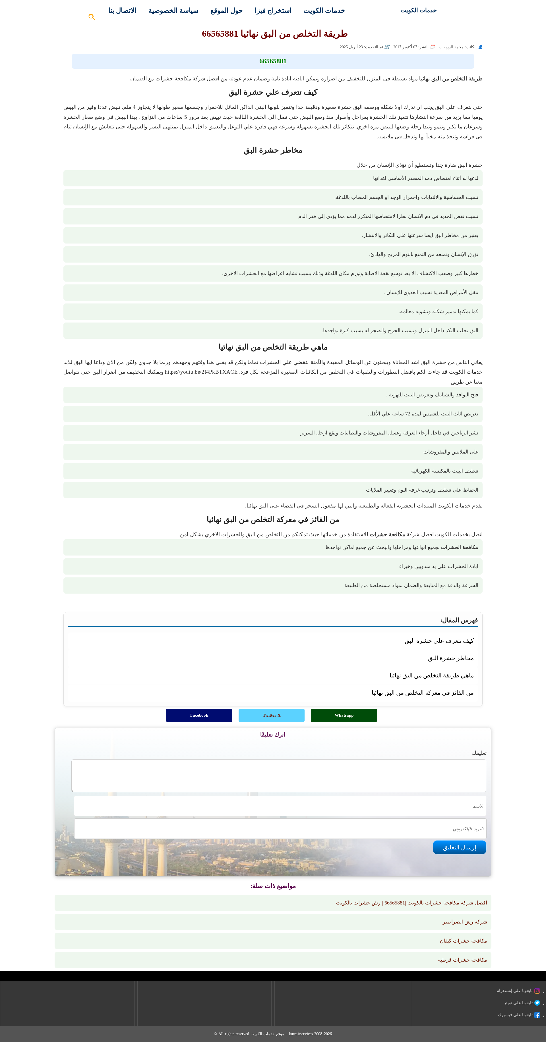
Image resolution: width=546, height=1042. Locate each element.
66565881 (273, 61)
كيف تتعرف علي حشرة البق (439, 640)
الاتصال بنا (122, 10)
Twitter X (272, 715)
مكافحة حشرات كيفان (463, 941)
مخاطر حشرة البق (451, 658)
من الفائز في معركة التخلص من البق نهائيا (423, 692)
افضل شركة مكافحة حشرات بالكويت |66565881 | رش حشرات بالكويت (411, 903)
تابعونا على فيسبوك (515, 1014)
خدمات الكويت (418, 10)
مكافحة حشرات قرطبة (462, 960)
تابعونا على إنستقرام (515, 990)
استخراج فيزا (273, 10)
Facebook (199, 715)
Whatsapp (344, 715)
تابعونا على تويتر (518, 1003)
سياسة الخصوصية (173, 10)
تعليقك (479, 753)
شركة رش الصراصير (465, 922)
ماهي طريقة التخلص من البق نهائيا (432, 675)
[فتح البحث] (92, 18)
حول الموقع (226, 10)
